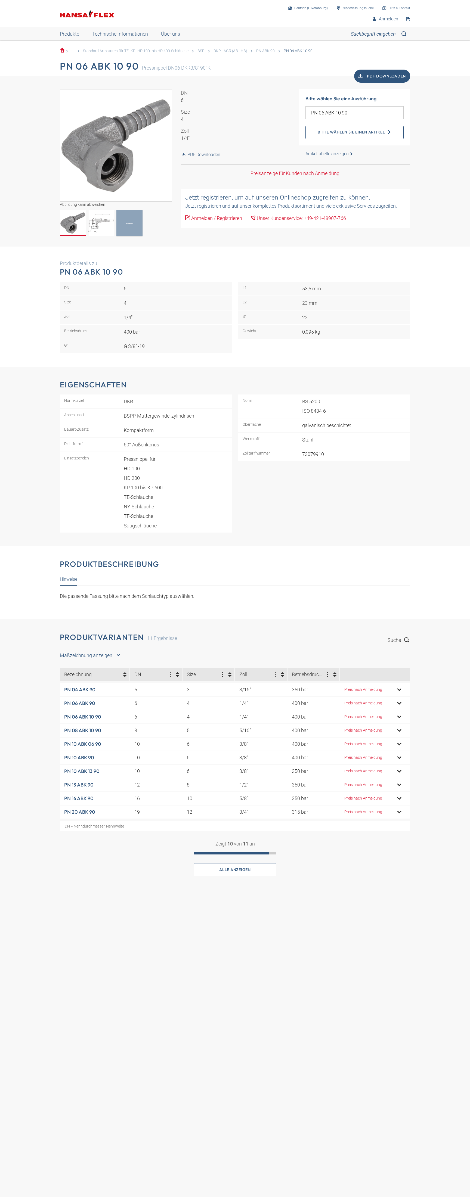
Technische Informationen (120, 34)
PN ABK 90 (265, 51)
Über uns (170, 34)
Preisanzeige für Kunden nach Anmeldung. (296, 173)
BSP (201, 51)
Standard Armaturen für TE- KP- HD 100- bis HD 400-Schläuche (135, 51)
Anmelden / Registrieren (216, 218)
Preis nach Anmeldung (363, 689)
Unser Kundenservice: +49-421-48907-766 (301, 218)
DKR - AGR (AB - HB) (230, 51)
